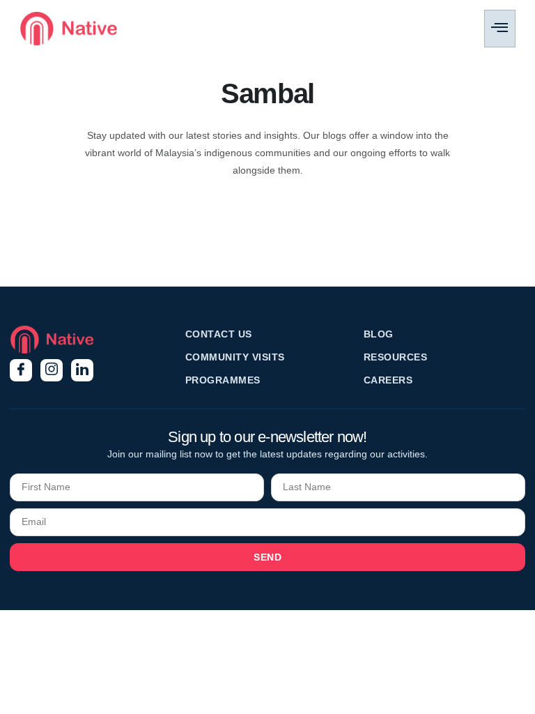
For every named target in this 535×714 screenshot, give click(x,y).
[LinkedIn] (82, 370)
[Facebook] (21, 370)
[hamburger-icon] (499, 28)
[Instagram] (51, 370)
